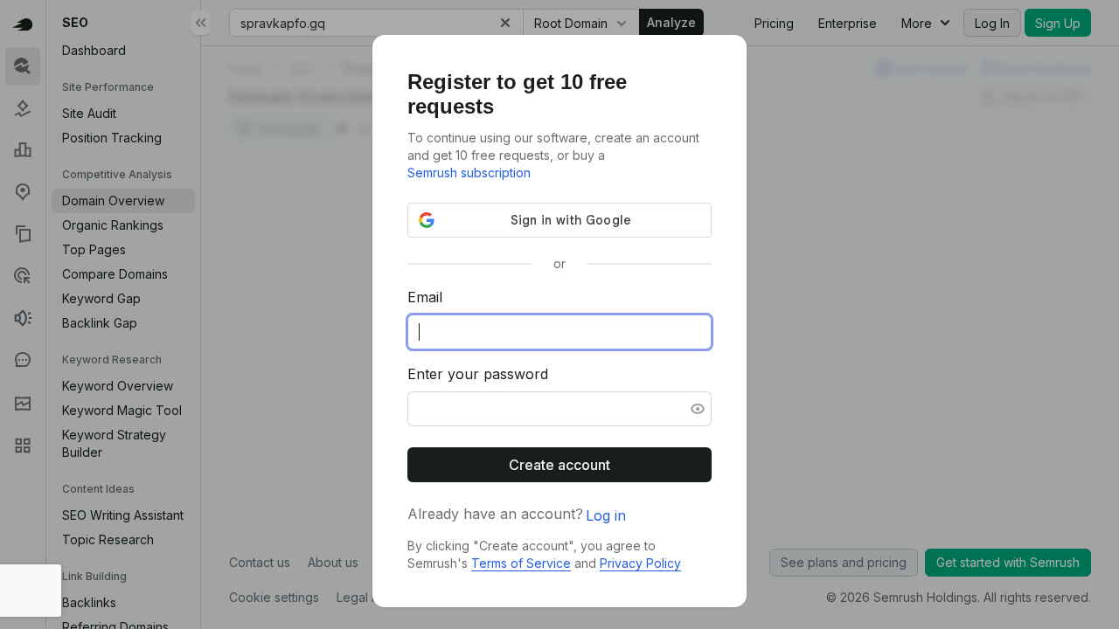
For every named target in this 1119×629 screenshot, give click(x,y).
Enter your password (477, 374)
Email (424, 297)
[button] (696, 408)
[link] (469, 172)
